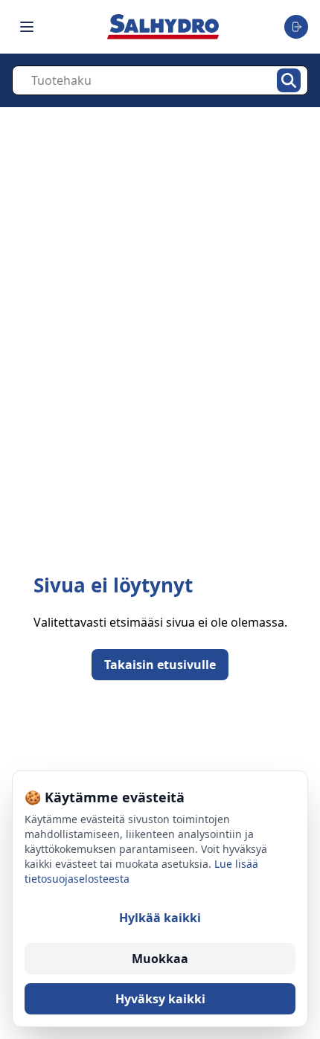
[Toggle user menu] (296, 27)
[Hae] (289, 80)
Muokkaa (160, 958)
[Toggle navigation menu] (27, 27)
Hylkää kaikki (160, 917)
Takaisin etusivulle (160, 664)
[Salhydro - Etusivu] (163, 26)
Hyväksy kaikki (160, 999)
